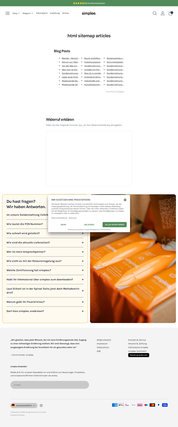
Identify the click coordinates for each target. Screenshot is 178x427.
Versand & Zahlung (137, 343)
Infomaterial (41, 13)
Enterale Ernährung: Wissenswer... (100, 77)
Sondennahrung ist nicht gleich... (100, 66)
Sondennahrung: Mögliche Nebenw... (79, 73)
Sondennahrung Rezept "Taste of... (123, 73)
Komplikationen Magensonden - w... (101, 84)
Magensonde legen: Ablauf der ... (77, 81)
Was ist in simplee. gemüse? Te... (99, 73)
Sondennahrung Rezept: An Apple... (123, 77)
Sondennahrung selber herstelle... (122, 81)
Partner (65, 13)
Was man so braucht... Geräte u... (77, 69)
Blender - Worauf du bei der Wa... (77, 58)
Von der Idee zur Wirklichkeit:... (76, 66)
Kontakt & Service (137, 340)
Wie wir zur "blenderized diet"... (76, 62)
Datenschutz (103, 347)
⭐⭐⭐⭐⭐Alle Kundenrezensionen (89, 3)
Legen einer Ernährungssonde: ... (77, 77)
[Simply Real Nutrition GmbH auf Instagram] (41, 406)
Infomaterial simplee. (138, 347)
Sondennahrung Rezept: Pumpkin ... (124, 66)
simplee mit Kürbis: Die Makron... (100, 69)
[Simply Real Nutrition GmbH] (89, 13)
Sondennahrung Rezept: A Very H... (123, 69)
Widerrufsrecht (104, 340)
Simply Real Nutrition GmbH (36, 412)
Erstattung (55, 13)
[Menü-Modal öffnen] (7, 13)
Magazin (27, 13)
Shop (15, 13)
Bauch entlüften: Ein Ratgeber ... (99, 58)
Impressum (102, 343)
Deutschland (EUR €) (24, 405)
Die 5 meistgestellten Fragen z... (122, 62)
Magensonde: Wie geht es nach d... (78, 84)
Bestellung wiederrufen (138, 355)
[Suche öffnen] (154, 13)
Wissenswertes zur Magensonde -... (123, 58)
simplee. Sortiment (137, 351)
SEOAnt (120, 91)
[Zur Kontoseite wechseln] (162, 13)
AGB (99, 351)
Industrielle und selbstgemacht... (99, 81)
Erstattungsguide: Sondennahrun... (101, 62)
